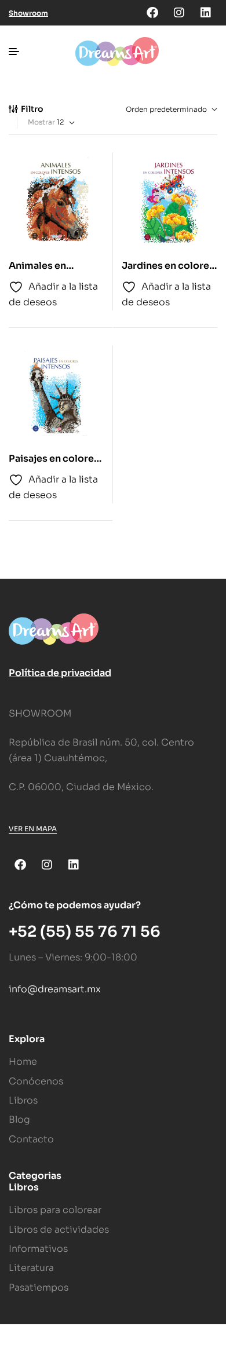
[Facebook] (152, 12)
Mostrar (41, 122)
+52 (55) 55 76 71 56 (85, 931)
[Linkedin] (205, 12)
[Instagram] (179, 12)
